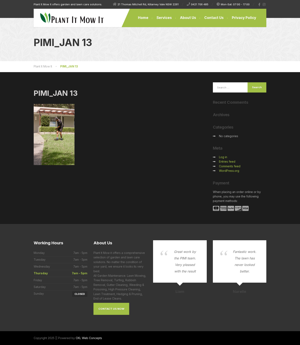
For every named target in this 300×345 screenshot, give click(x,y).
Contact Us (214, 18)
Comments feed (229, 166)
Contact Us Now (111, 308)
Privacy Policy (244, 18)
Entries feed (227, 161)
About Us (188, 18)
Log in (223, 157)
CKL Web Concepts (89, 338)
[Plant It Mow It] (69, 18)
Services (164, 18)
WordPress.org (229, 170)
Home (143, 18)
